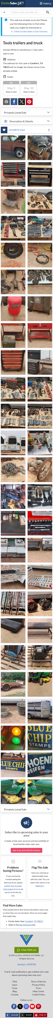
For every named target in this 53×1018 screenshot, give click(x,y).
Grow (14, 988)
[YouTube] (32, 1006)
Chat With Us (28, 950)
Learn (14, 985)
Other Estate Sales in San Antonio (31, 31)
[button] (26, 112)
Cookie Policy (38, 994)
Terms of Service (38, 981)
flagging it (40, 886)
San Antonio (25, 924)
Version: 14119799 (26, 964)
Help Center (38, 991)
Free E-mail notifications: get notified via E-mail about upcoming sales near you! (26, 973)
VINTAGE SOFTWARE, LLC (33, 955)
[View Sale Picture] (13, 147)
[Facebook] (14, 1006)
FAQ (15, 981)
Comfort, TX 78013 (34, 921)
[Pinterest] (38, 1006)
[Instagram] (26, 1006)
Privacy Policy (38, 985)
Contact (14, 994)
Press (38, 988)
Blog (15, 991)
